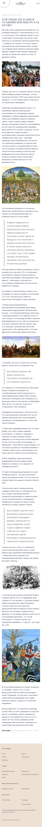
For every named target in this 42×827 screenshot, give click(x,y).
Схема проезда (26, 804)
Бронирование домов (8, 771)
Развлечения (25, 771)
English (38, 3)
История (4, 757)
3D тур (3, 754)
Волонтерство (25, 788)
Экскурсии (5, 774)
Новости (24, 754)
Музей (3, 777)
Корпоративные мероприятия (30, 774)
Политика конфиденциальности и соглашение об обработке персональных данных (19, 811)
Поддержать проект (7, 788)
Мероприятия (25, 757)
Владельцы (5, 760)
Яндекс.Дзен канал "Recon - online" (25, 730)
